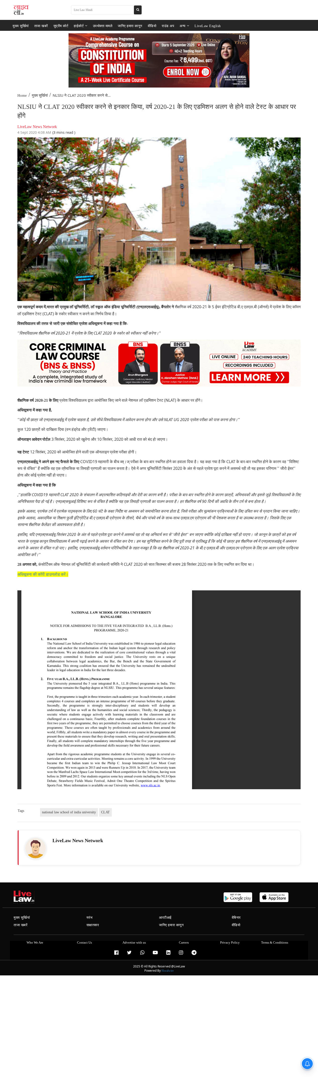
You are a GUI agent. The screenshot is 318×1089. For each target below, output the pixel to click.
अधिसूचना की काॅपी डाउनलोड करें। (42, 574)
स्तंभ (89, 917)
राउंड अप (168, 26)
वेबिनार (236, 917)
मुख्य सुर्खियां (21, 26)
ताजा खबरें (41, 26)
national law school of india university (69, 812)
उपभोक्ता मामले (103, 26)
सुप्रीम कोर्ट (61, 26)
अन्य (183, 26)
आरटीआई (165, 917)
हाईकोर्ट (79, 26)
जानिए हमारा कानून (130, 26)
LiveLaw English (208, 26)
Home (22, 95)
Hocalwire (167, 970)
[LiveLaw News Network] (35, 848)
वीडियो (152, 26)
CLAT (105, 812)
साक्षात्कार (92, 925)
